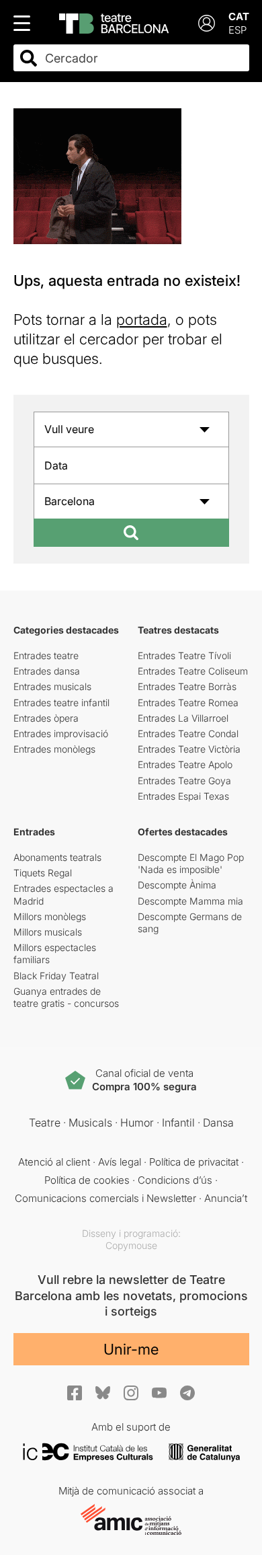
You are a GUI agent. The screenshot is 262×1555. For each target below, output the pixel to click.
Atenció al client (54, 1161)
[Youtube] (159, 1393)
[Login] (206, 23)
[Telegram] (187, 1393)
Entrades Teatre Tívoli (184, 655)
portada (141, 319)
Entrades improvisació (60, 733)
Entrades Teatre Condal (188, 733)
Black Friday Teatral (56, 975)
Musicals (90, 1122)
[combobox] (143, 58)
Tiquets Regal (42, 872)
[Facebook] (74, 1393)
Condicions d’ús (175, 1180)
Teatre (44, 1122)
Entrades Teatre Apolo (185, 764)
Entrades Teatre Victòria (189, 749)
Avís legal (119, 1161)
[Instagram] (131, 1393)
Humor (137, 1122)
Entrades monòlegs (54, 749)
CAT (238, 16)
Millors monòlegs (49, 916)
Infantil (178, 1122)
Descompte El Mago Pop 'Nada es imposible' (191, 863)
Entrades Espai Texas (183, 796)
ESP (237, 30)
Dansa (218, 1122)
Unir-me (131, 1349)
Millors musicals (47, 932)
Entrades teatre (46, 655)
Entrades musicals (52, 686)
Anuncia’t (225, 1198)
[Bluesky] (102, 1392)
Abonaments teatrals (57, 857)
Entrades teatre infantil (61, 702)
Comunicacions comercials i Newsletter (105, 1198)
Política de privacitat (193, 1161)
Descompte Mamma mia (190, 901)
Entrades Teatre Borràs (187, 686)
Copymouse (131, 1245)
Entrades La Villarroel (183, 718)
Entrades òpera (46, 718)
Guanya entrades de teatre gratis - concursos (66, 997)
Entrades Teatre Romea (188, 702)
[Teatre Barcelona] (114, 23)
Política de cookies (87, 1180)
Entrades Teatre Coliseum (193, 671)
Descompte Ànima (177, 884)
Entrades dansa (46, 671)
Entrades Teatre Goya (184, 780)
